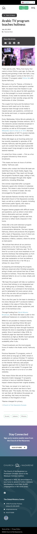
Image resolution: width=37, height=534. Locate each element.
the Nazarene (16, 405)
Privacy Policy (16, 529)
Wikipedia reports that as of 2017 (14, 131)
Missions (23, 416)
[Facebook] (5, 493)
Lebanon (15, 416)
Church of (7, 405)
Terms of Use (5, 529)
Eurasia (23, 405)
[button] (32, 8)
